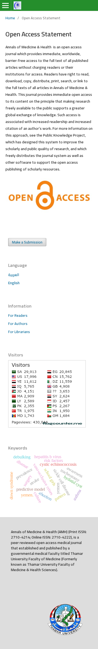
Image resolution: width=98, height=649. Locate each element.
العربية (13, 274)
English (14, 282)
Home (10, 18)
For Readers (17, 315)
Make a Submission (27, 242)
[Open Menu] (5, 5)
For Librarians (19, 331)
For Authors (17, 323)
